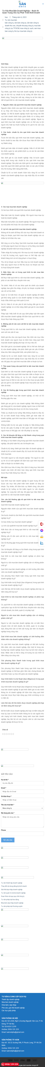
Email (3, 788)
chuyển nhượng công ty (24, 26)
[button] (2, 734)
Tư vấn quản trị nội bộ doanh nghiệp (13, 893)
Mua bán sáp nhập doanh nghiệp (12, 903)
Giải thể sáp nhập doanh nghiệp (11, 889)
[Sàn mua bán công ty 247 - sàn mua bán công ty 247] (22, 4)
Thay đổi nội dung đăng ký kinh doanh (14, 886)
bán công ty (9, 23)
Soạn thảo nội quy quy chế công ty (12, 896)
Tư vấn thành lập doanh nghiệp (11, 883)
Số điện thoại (6, 796)
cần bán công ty (20, 23)
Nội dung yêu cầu (7, 813)
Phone (3, 830)
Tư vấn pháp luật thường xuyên (11, 906)
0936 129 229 (11, 1064)
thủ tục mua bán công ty (23, 31)
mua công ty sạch (26, 28)
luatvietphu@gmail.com (15, 1032)
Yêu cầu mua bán (7, 805)
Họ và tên (5, 780)
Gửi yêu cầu (7, 840)
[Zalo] (41, 543)
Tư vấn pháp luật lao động (10, 899)
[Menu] (3, 3)
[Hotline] (41, 524)
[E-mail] (41, 537)
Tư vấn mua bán (11, 20)
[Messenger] (41, 530)
